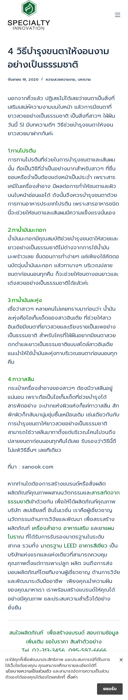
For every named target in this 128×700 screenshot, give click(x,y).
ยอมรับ (110, 689)
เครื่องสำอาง (46, 528)
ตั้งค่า (72, 677)
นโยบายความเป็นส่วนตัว (28, 671)
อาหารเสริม (76, 528)
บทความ (84, 79)
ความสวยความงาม (60, 79)
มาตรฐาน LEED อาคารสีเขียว (74, 546)
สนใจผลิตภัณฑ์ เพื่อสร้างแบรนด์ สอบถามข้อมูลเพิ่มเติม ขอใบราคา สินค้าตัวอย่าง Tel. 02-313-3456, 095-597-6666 (63, 641)
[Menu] (117, 15)
